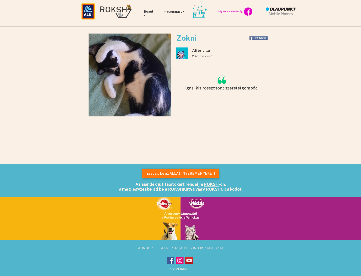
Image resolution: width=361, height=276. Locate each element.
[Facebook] (170, 260)
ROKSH (211, 184)
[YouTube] (189, 260)
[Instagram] (180, 260)
